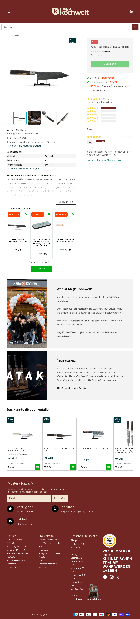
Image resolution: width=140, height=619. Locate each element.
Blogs (41, 547)
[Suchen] (135, 27)
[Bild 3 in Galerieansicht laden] (48, 118)
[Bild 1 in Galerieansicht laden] (20, 118)
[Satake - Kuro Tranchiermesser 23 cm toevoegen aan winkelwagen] (73, 467)
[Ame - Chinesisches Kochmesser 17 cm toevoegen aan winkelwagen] (108, 467)
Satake (16, 35)
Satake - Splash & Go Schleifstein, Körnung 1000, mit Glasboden (41, 242)
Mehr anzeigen (66, 202)
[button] (131, 11)
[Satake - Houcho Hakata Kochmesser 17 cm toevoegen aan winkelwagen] (37, 467)
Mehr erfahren (94, 599)
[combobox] (70, 27)
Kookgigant (42, 614)
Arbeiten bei (44, 557)
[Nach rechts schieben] (73, 118)
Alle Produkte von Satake (72, 388)
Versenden (43, 567)
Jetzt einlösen (60, 498)
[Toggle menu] (10, 11)
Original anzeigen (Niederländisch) (106, 160)
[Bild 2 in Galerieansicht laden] (34, 118)
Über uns (43, 560)
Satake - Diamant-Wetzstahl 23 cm (65, 240)
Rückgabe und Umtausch (50, 554)
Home (9, 35)
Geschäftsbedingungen (49, 540)
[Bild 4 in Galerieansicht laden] (62, 118)
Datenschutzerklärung (49, 564)
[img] (94, 137)
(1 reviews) (105, 51)
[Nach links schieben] (10, 118)
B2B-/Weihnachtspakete (49, 543)
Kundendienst (45, 550)
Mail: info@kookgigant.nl (17, 547)
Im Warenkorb (41, 269)
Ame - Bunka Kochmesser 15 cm (18, 240)
